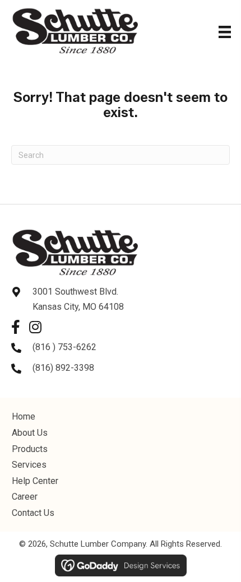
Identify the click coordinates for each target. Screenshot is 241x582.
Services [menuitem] (29, 464)
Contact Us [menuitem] (33, 512)
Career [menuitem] (25, 496)
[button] (15, 327)
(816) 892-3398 (63, 367)
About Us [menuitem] (30, 432)
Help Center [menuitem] (35, 481)
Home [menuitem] (23, 416)
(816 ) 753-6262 (64, 347)
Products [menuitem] (30, 449)
